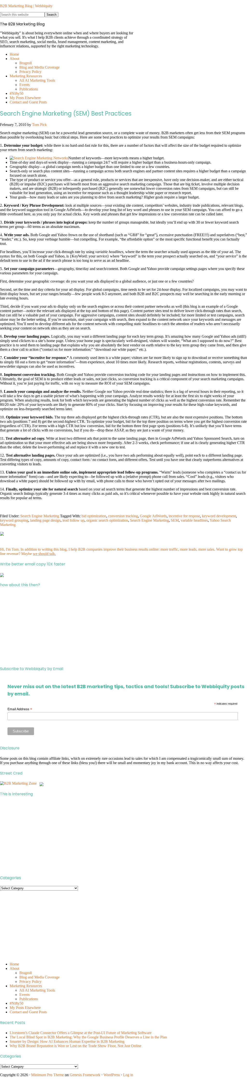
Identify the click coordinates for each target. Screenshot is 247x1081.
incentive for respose (184, 516)
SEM (175, 520)
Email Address (19, 709)
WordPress (111, 1075)
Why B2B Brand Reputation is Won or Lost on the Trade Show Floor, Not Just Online (75, 1046)
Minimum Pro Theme (47, 1075)
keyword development (219, 516)
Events (24, 995)
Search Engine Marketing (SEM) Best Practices (65, 113)
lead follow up (73, 520)
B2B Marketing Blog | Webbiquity (26, 6)
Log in (128, 1075)
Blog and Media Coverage (39, 977)
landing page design (45, 520)
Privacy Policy (30, 981)
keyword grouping (14, 520)
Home (14, 964)
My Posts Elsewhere (25, 1008)
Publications (28, 999)
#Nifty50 (16, 1003)
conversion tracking (123, 516)
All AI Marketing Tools (37, 990)
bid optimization (94, 516)
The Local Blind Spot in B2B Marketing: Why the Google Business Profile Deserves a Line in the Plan (88, 1037)
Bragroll (25, 973)
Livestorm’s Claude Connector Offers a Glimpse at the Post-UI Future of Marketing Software (80, 1033)
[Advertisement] (123, 627)
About (14, 968)
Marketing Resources (26, 986)
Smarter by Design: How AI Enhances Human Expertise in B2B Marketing (67, 1041)
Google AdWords (153, 516)
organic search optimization (107, 520)
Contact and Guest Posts (28, 1012)
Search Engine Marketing (39, 516)
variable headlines (194, 520)
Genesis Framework (85, 1075)
